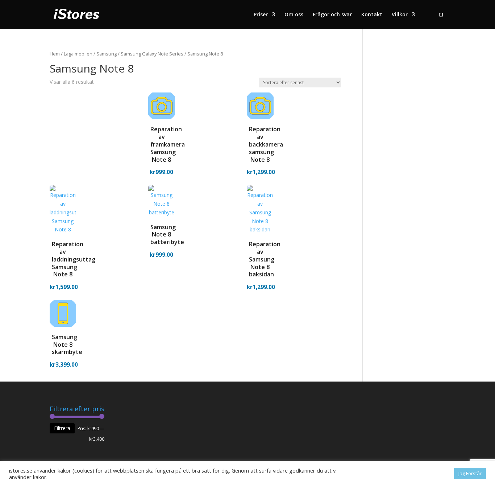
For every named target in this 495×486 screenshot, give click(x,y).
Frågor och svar (332, 15)
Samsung (106, 53)
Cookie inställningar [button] (425, 473)
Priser (261, 15)
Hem (55, 53)
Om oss (293, 15)
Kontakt (371, 15)
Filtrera (62, 428)
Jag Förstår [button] (470, 473)
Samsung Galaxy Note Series (152, 53)
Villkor (400, 15)
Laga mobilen (78, 53)
